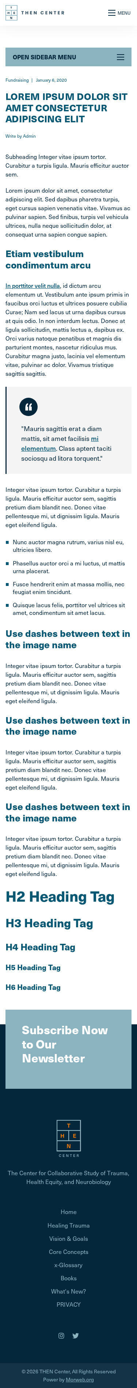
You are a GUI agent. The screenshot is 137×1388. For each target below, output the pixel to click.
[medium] (61, 1335)
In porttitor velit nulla (32, 285)
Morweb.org (80, 1379)
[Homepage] (68, 1137)
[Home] (35, 11)
